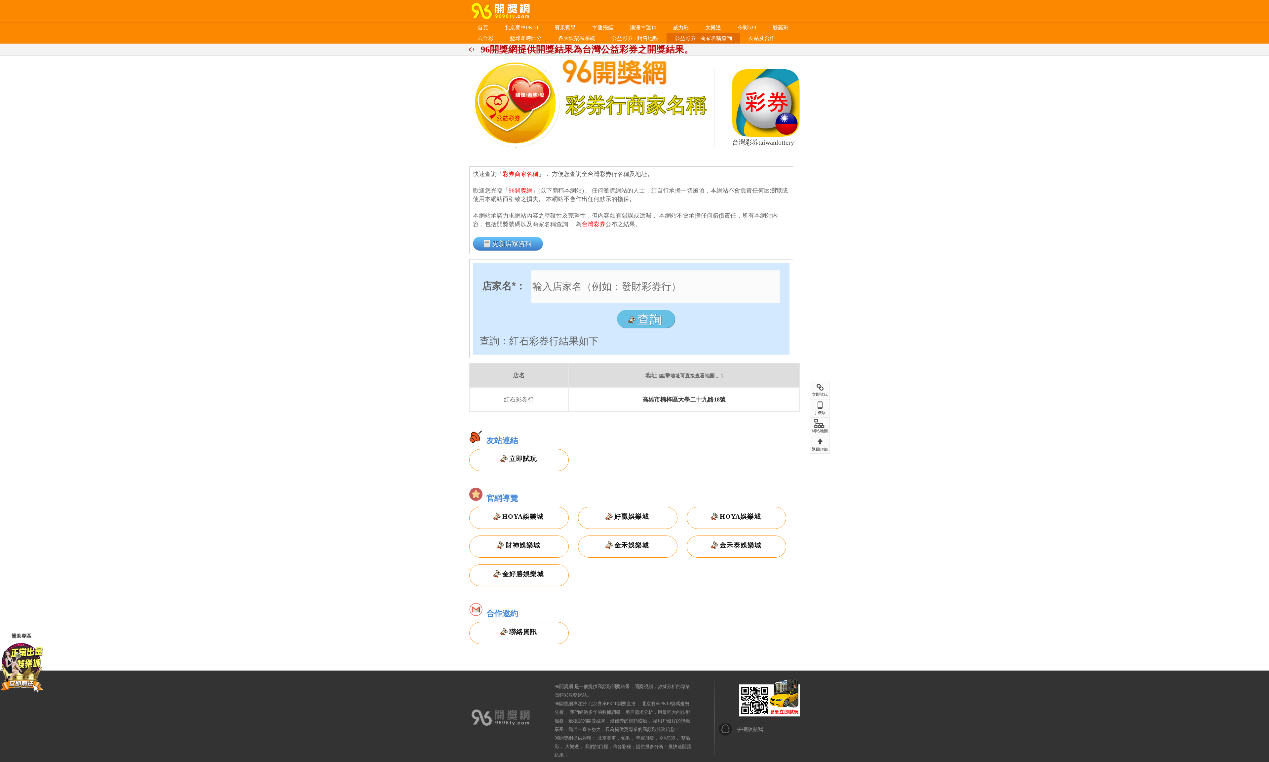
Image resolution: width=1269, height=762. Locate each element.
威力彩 (681, 27)
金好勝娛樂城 (523, 573)
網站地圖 (820, 431)
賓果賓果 (565, 27)
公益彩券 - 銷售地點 (635, 38)
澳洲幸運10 (643, 27)
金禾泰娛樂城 (740, 545)
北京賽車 (606, 738)
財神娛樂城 (523, 545)
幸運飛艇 (602, 27)
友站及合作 (762, 38)
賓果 (625, 738)
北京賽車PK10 (521, 27)
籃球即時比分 (526, 38)
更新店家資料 (512, 243)
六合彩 (485, 38)
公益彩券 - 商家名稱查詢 (703, 38)
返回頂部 (820, 449)
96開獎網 (564, 686)
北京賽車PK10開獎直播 (612, 703)
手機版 (820, 412)
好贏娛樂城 (631, 516)
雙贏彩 (780, 27)
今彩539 (747, 27)
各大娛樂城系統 (576, 38)
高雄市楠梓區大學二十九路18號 (684, 399)
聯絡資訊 (523, 631)
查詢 (649, 319)
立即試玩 (523, 458)
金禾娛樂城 (631, 545)
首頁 (483, 27)
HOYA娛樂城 (523, 516)
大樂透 (713, 27)
